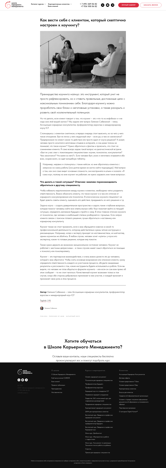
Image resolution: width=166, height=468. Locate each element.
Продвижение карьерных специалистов (98, 404)
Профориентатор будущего (94, 384)
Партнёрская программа (127, 408)
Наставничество (56, 392)
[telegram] (112, 5)
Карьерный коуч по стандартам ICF (97, 391)
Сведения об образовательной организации (133, 396)
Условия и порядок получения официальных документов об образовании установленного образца (133, 402)
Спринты (88, 449)
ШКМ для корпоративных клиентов (96, 411)
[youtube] (107, 5)
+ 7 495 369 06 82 (88, 4)
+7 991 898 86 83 (24, 390)
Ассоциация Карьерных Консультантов (132, 374)
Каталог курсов (37, 4)
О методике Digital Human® (128, 411)
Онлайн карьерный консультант (95, 377)
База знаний (53, 6)
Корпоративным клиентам (127, 389)
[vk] (102, 5)
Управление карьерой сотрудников (96, 395)
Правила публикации (58, 385)
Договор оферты (124, 378)
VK (49, 300)
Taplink (43, 300)
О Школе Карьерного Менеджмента (63, 374)
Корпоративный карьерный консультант (98, 408)
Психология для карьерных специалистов (98, 380)
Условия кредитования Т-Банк (129, 381)
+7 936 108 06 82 (89, 6)
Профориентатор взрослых (94, 387)
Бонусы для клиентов (126, 392)
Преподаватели (56, 389)
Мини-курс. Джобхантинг (93, 433)
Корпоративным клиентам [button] (59, 4)
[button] (150, 5)
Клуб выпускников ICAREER (60, 378)
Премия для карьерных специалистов (97, 452)
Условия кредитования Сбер (128, 385)
